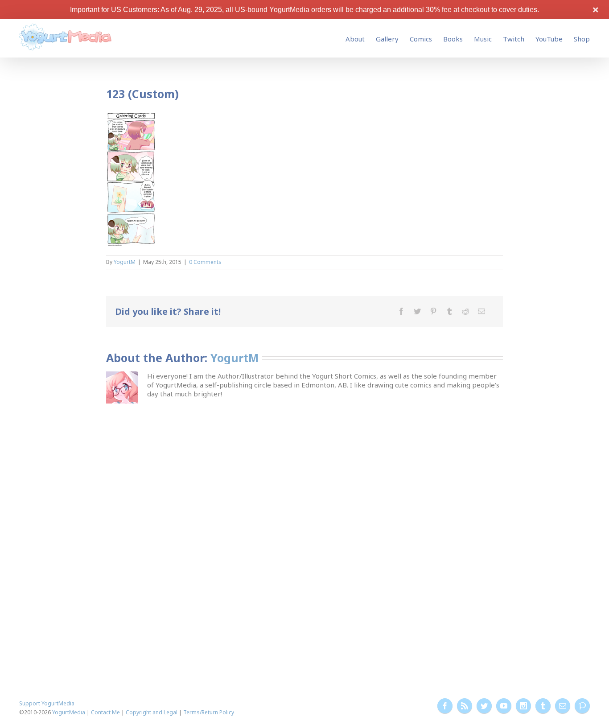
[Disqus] (304, 517)
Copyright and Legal (151, 712)
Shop (582, 38)
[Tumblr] (449, 311)
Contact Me (105, 712)
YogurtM (125, 262)
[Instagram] (523, 705)
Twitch (513, 38)
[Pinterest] (433, 311)
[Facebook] (401, 311)
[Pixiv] (582, 705)
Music (483, 38)
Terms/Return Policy (208, 712)
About (355, 38)
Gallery (387, 38)
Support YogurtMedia (46, 703)
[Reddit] (465, 311)
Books (453, 38)
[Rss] (464, 705)
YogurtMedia (68, 712)
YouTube (549, 38)
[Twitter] (417, 311)
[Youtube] (503, 705)
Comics (421, 38)
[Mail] (481, 311)
